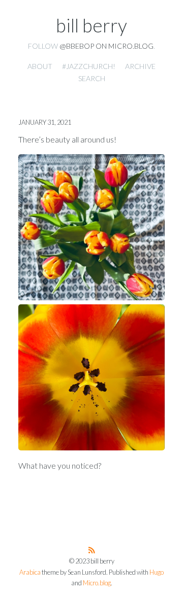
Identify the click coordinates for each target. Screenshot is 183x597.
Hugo (156, 572)
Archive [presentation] (140, 66)
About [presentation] (39, 66)
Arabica (30, 572)
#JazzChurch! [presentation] (88, 66)
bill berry (91, 25)
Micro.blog (97, 583)
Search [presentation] (91, 78)
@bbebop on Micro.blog (106, 46)
